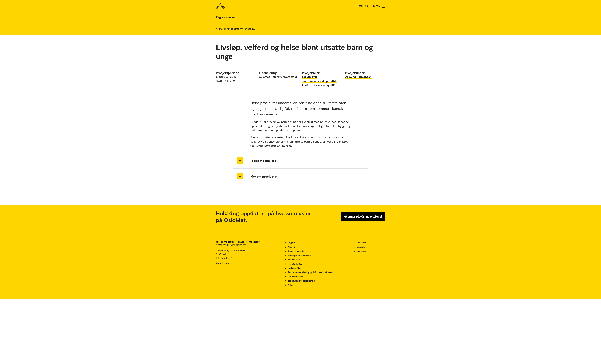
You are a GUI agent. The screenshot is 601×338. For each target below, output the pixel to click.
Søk (361, 6)
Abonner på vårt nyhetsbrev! (363, 216)
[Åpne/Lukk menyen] (383, 6)
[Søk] (367, 6)
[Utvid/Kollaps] (240, 160)
